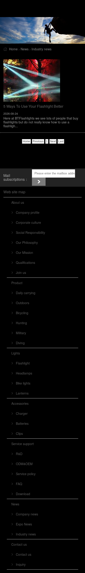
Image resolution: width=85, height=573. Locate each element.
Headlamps (24, 373)
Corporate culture (28, 222)
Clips (19, 433)
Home (13, 49)
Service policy (26, 473)
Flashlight (23, 363)
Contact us (23, 554)
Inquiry (21, 564)
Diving (20, 343)
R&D (19, 453)
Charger (22, 413)
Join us (21, 272)
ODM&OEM (24, 463)
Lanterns (22, 393)
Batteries (22, 423)
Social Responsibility (30, 232)
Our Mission (24, 252)
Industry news (41, 49)
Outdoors (22, 303)
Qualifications (25, 262)
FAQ (19, 483)
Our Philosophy (27, 242)
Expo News (24, 524)
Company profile (27, 212)
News (25, 49)
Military (21, 333)
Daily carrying (25, 292)
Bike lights (23, 383)
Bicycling (22, 313)
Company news (27, 514)
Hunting (21, 323)
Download (23, 494)
